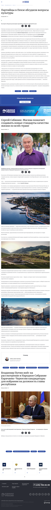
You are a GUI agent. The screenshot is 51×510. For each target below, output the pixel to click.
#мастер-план (14, 367)
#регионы (34, 451)
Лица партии (15, 483)
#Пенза (17, 91)
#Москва (22, 367)
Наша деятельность (8, 5)
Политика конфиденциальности (7, 504)
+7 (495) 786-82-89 (41, 485)
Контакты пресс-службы (16, 487)
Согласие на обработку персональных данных (9, 506)
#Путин (8, 451)
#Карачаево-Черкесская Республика (21, 451)
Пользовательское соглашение (7, 503)
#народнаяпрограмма (31, 367)
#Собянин (6, 367)
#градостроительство (43, 367)
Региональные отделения (25, 484)
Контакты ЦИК (5, 486)
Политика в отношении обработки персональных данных (11, 505)
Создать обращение (25, 102)
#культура (25, 91)
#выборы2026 (41, 451)
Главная (2, 5)
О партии (4, 483)
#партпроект (32, 91)
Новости (14, 5)
